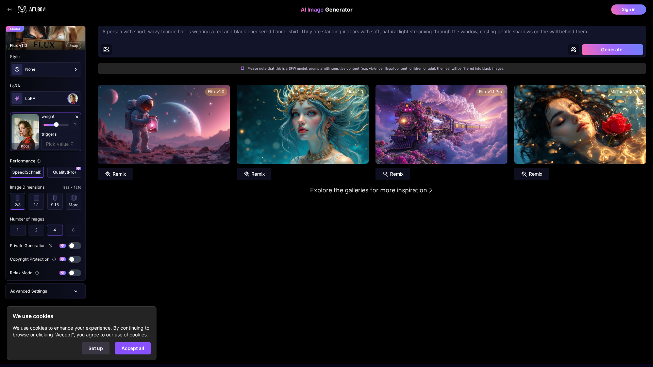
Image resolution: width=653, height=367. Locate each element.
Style (15, 56)
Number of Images (27, 219)
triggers (48, 134)
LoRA (15, 85)
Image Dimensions (27, 187)
